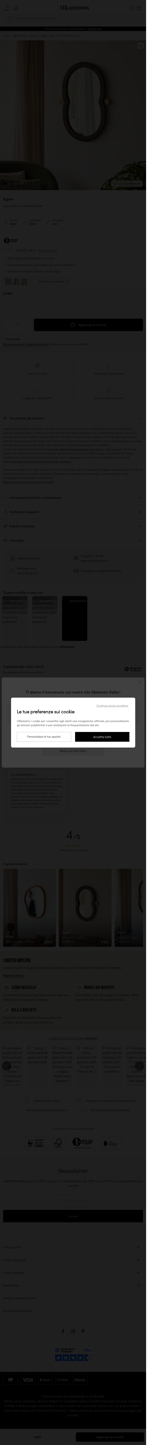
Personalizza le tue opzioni (44, 736)
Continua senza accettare (112, 705)
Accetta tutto (102, 737)
